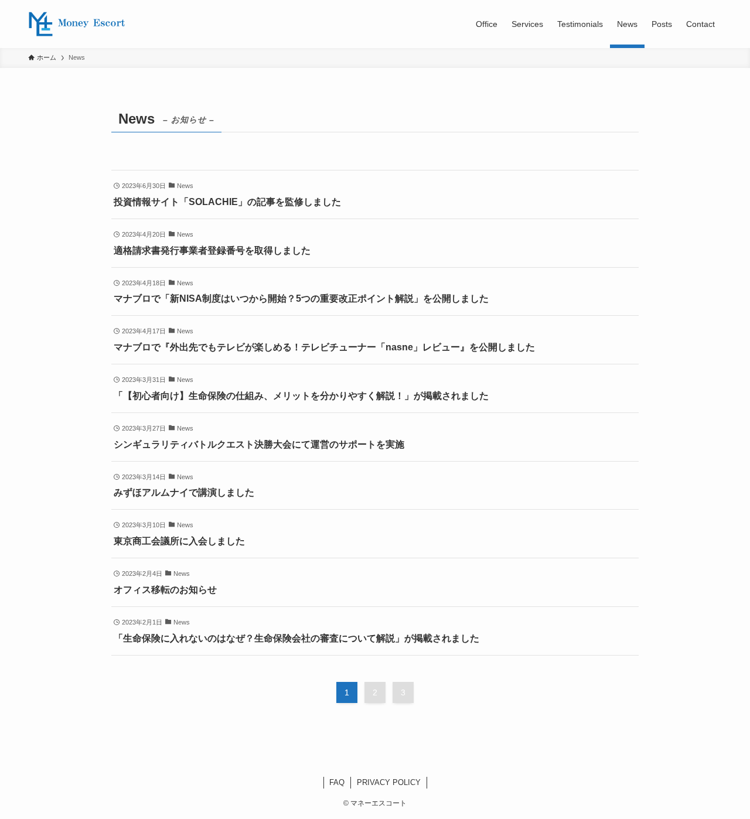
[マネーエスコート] (77, 24)
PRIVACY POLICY (389, 782)
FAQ (337, 782)
